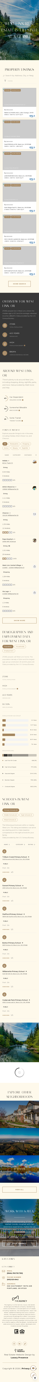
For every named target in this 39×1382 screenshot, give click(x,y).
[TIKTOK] (25, 1344)
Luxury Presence (19, 1358)
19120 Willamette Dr (10, 515)
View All (19, 1190)
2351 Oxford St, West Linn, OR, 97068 (14, 888)
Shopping (26, 444)
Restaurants (15, 444)
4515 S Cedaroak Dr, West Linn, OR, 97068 (16, 1002)
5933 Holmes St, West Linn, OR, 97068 (14, 945)
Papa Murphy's (7, 539)
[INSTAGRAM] (14, 1344)
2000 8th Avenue (9, 541)
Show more (19, 620)
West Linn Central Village (11, 565)
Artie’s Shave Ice (8, 487)
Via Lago (5, 591)
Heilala (4, 461)
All (5, 444)
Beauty (16, 448)
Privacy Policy (29, 1368)
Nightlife (26, 448)
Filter (9, 81)
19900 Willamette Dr (10, 489)
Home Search (19, 284)
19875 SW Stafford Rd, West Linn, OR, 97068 (17, 916)
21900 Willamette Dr (10, 594)
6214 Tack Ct (7, 463)
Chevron (5, 513)
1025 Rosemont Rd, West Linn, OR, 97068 (16, 859)
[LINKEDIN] (20, 1344)
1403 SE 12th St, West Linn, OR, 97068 (14, 974)
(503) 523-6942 (12, 1279)
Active (7, 448)
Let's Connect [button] (19, 1243)
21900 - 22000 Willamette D (13, 568)
